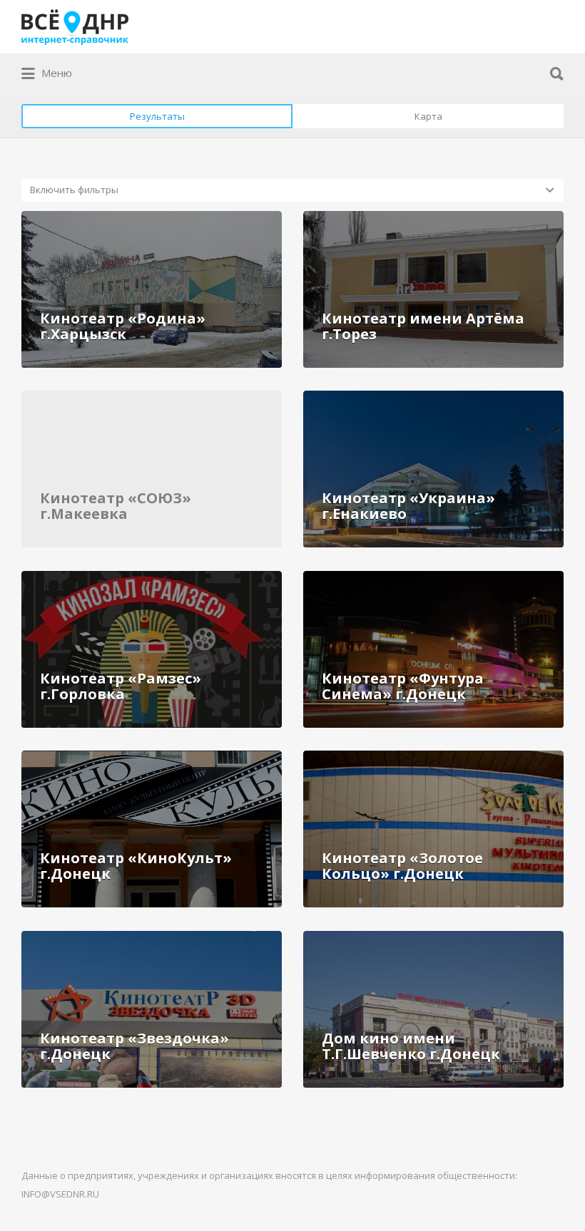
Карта (428, 116)
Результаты (157, 116)
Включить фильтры (74, 189)
